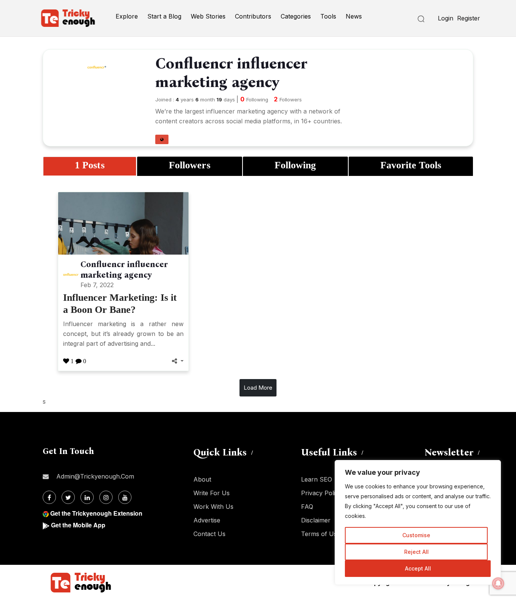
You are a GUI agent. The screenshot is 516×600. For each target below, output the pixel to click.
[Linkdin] (87, 497)
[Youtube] (124, 497)
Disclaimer (316, 520)
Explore (127, 16)
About (202, 479)
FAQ (307, 506)
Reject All (416, 552)
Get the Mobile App (78, 525)
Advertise (206, 520)
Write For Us (211, 493)
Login (445, 18)
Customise (416, 535)
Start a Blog (164, 16)
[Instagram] (106, 497)
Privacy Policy (321, 493)
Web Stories (208, 16)
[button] (161, 139)
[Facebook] (49, 497)
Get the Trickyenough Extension (96, 513)
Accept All (418, 568)
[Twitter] (68, 497)
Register (468, 18)
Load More (258, 387)
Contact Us (209, 534)
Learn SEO (316, 479)
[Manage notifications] (498, 583)
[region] (418, 522)
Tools (328, 16)
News (354, 16)
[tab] (89, 166)
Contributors (253, 16)
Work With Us (213, 506)
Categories (296, 16)
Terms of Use (320, 534)
